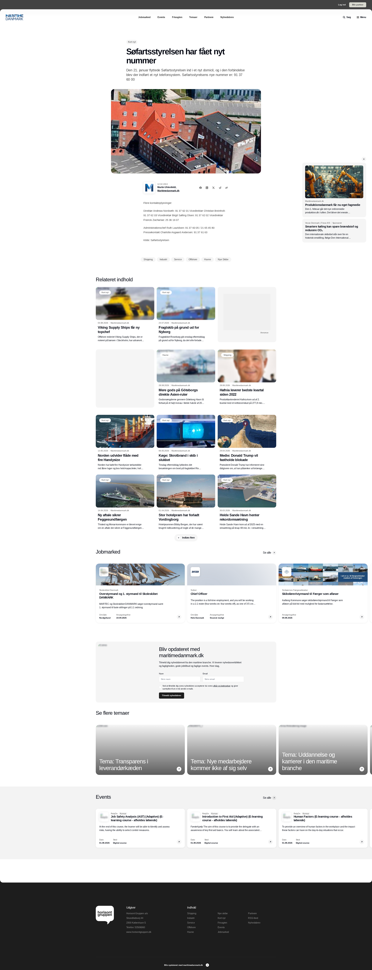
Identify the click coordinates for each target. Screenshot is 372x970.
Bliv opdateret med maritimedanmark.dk (183, 965)
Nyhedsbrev (254, 922)
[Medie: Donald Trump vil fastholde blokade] (247, 442)
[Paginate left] (98, 593)
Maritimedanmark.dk (168, 190)
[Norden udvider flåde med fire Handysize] (125, 442)
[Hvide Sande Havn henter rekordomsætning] (247, 502)
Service (191, 922)
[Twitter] (213, 188)
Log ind (342, 4)
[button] (364, 159)
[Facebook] (200, 188)
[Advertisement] (246, 312)
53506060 (140, 927)
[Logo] (14, 17)
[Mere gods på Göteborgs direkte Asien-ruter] (186, 377)
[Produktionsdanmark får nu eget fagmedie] (334, 190)
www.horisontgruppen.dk (138, 932)
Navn (161, 673)
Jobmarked (223, 932)
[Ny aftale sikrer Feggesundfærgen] (125, 502)
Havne (190, 932)
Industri (191, 918)
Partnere (252, 913)
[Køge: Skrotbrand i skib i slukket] (186, 442)
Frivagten (222, 922)
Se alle (267, 552)
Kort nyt (221, 918)
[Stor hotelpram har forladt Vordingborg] (186, 502)
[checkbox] (160, 687)
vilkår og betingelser (221, 686)
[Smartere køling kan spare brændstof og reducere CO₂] (334, 231)
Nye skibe (223, 913)
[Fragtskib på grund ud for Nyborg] (186, 314)
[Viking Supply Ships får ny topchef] (125, 314)
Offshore (191, 927)
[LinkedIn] (207, 188)
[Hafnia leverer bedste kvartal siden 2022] (247, 377)
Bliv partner (357, 4)
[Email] (220, 188)
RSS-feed (253, 918)
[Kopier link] (226, 188)
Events (221, 927)
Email (205, 673)
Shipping (191, 913)
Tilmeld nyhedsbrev (171, 695)
